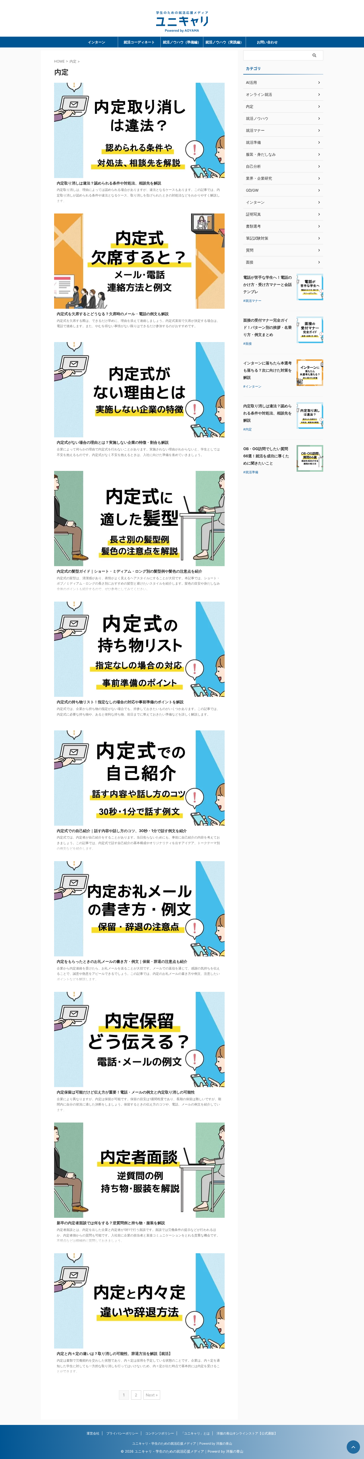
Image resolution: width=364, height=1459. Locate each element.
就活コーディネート (139, 42)
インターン (96, 42)
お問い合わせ (267, 42)
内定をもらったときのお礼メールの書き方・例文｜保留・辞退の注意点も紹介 (122, 961)
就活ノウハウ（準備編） (182, 42)
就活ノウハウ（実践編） (224, 42)
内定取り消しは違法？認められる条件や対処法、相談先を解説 (109, 183)
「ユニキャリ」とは (195, 1433)
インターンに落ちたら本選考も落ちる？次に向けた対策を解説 (267, 370)
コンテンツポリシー (159, 1433)
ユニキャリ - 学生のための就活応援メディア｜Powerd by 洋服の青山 (182, 1443)
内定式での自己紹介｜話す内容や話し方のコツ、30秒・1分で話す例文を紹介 (122, 830)
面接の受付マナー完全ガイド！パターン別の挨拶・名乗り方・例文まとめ (267, 327)
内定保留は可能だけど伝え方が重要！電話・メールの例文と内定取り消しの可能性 (126, 1092)
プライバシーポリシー (122, 1433)
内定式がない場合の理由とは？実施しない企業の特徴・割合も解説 (113, 442)
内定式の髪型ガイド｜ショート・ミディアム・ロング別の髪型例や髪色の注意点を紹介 (129, 571)
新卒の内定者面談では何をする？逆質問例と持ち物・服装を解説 (111, 1222)
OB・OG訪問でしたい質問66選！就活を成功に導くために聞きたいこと (266, 455)
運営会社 (93, 1433)
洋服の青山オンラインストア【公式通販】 (247, 1433)
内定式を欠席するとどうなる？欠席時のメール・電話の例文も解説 (113, 313)
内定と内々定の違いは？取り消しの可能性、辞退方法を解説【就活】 (114, 1353)
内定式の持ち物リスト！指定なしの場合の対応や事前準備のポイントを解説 (120, 702)
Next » (152, 1395)
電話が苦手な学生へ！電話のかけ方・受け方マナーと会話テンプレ (267, 284)
